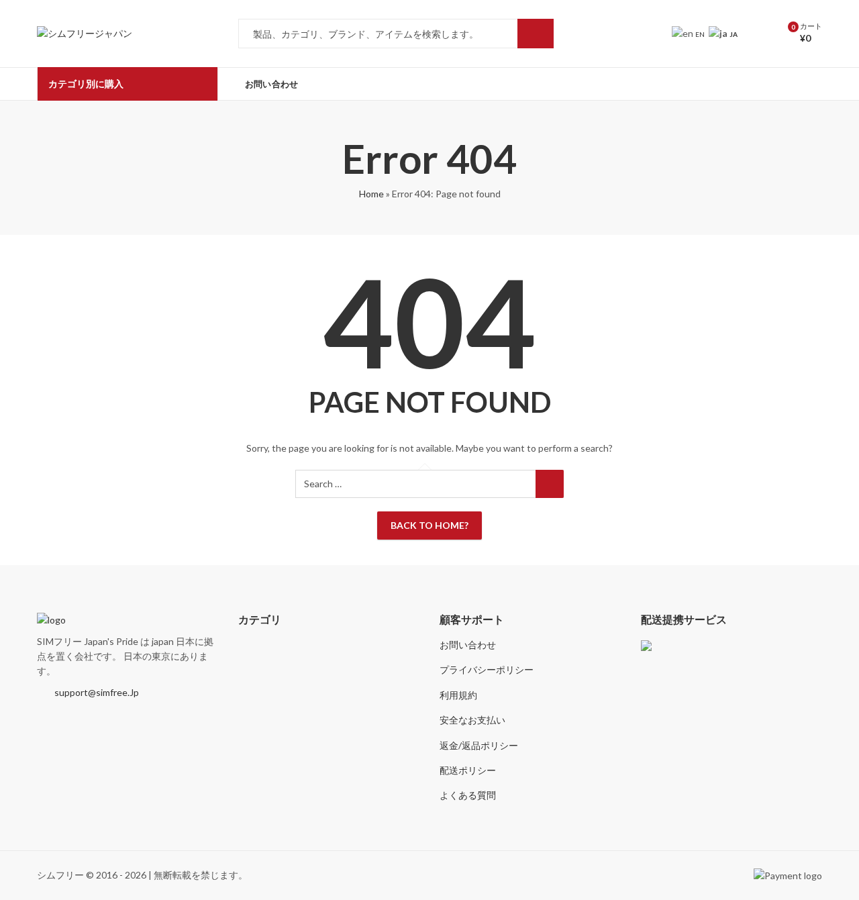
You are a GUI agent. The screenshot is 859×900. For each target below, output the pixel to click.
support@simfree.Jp (96, 692)
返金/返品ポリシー (479, 745)
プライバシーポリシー (487, 669)
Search (535, 33)
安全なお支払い (472, 720)
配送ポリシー (468, 770)
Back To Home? (429, 525)
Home (371, 193)
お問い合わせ (468, 644)
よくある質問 (468, 795)
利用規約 (458, 695)
